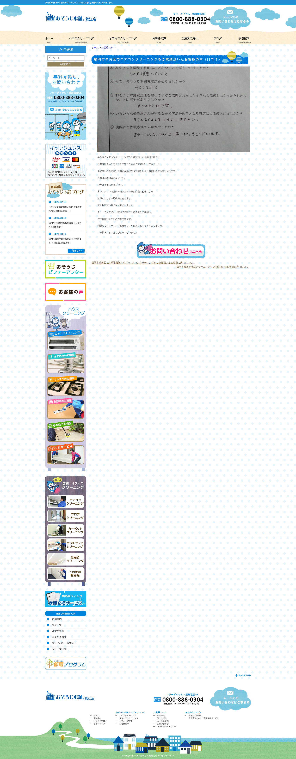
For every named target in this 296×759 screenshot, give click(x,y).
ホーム (49, 38)
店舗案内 (244, 38)
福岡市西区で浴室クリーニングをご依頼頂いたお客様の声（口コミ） (213, 266)
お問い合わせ (163, 724)
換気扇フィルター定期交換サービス (204, 718)
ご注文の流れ (189, 38)
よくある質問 (59, 637)
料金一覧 (57, 625)
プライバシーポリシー (64, 643)
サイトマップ (59, 649)
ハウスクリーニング (81, 38)
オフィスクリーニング (123, 38)
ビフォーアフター (126, 721)
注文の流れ (58, 631)
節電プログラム (195, 715)
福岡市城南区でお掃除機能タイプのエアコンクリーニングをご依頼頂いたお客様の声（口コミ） (143, 262)
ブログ (217, 38)
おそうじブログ (100, 721)
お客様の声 (159, 38)
